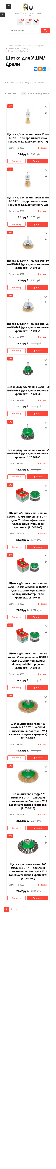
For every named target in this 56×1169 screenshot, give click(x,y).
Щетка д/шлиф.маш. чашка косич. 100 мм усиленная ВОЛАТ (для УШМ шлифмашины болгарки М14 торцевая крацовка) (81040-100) (28, 520)
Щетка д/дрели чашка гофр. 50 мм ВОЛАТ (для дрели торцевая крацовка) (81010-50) (28, 264)
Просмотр (37, 161)
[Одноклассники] (40, 69)
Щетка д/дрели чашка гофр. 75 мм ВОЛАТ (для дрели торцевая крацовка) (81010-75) (28, 327)
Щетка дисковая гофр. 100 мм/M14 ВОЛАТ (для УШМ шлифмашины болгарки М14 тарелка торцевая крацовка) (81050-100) (28, 731)
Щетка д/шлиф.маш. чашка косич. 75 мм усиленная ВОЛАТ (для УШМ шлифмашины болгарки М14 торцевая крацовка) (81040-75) (28, 660)
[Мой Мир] (44, 69)
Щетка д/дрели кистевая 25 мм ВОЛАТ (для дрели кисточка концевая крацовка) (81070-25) (28, 201)
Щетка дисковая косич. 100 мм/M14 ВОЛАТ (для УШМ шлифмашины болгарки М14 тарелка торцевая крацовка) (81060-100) (28, 871)
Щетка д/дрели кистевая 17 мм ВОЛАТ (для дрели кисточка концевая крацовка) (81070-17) (28, 138)
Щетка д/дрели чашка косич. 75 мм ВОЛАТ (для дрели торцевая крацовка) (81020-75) (28, 453)
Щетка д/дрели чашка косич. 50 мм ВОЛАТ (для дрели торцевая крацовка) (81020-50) (28, 390)
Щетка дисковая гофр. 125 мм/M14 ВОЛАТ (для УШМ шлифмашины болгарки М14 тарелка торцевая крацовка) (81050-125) (28, 801)
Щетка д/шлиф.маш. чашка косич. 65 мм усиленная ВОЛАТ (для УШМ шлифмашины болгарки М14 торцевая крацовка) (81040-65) (28, 590)
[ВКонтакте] (35, 69)
